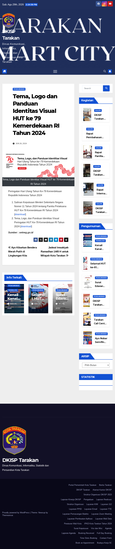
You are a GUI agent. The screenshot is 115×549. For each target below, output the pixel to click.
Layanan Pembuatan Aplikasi (80, 519)
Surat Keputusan (81, 528)
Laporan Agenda (69, 533)
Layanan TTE (106, 509)
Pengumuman (19, 89)
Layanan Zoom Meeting (101, 514)
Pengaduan (88, 499)
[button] (104, 71)
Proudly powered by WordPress (16, 512)
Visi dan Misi (96, 528)
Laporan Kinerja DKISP (71, 499)
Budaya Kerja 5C (104, 543)
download (20, 214)
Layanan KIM (92, 504)
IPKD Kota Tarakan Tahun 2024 (98, 523)
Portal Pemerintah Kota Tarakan (82, 485)
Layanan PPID (75, 509)
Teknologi (12, 290)
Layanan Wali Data (103, 519)
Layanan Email (90, 509)
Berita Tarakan (105, 485)
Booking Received (86, 533)
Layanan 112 (106, 504)
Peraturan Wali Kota (72, 523)
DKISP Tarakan (20, 460)
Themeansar (7, 515)
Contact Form (106, 538)
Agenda (108, 528)
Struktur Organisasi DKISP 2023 (98, 494)
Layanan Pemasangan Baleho (75, 514)
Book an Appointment (85, 543)
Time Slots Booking (88, 538)
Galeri (98, 110)
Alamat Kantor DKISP (102, 490)
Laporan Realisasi (104, 499)
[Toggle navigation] (55, 71)
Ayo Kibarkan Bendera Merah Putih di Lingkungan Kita (22, 251)
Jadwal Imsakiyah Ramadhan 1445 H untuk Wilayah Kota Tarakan (54, 251)
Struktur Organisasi (75, 504)
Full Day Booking (104, 533)
